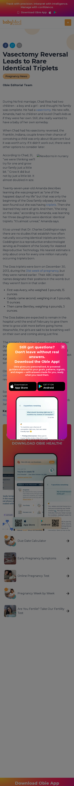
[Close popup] (63, 347)
